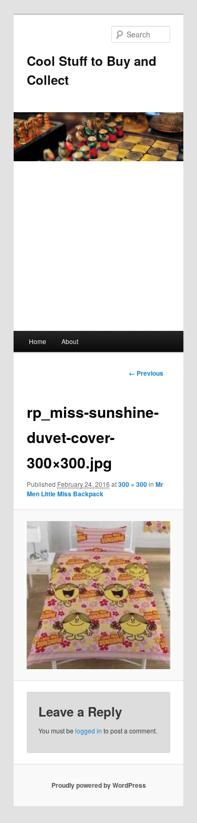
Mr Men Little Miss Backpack (95, 488)
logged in (88, 730)
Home (37, 341)
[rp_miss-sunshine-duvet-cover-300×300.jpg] (98, 595)
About (69, 341)
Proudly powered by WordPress (98, 785)
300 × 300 (132, 484)
